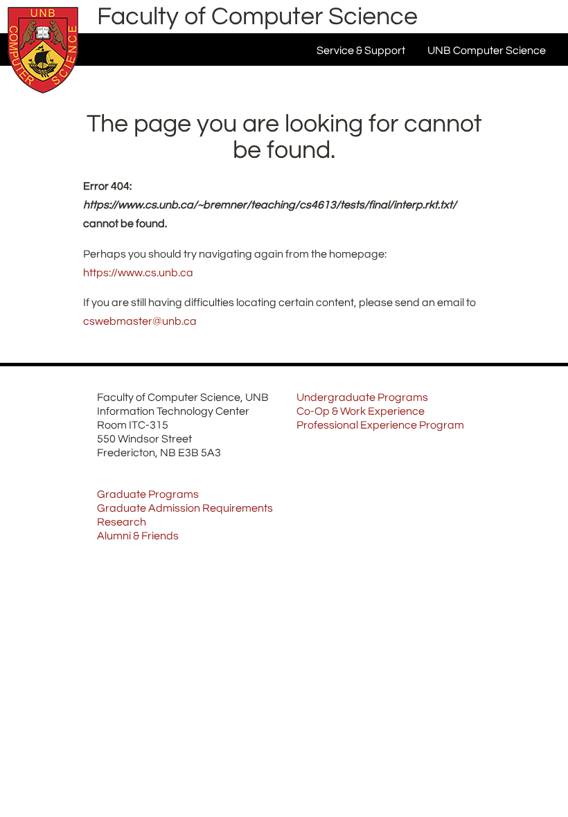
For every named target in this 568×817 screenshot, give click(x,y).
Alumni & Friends (138, 535)
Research (121, 522)
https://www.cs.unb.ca (138, 272)
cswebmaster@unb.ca (140, 321)
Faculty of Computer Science (257, 16)
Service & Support (361, 50)
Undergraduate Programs (362, 397)
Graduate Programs (148, 494)
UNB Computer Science (486, 50)
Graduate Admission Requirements (185, 508)
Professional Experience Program (380, 425)
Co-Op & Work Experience (360, 411)
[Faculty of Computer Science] (43, 96)
